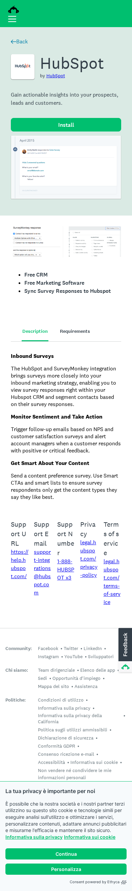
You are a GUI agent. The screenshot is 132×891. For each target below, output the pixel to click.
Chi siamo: (16, 670)
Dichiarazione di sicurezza (65, 738)
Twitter (71, 648)
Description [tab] (35, 331)
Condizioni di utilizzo (61, 700)
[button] (124, 650)
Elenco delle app (97, 670)
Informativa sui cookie (89, 837)
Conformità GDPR (56, 746)
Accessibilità (51, 762)
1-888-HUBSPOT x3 (65, 569)
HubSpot (55, 76)
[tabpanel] (66, 426)
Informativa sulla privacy (34, 837)
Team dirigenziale (56, 670)
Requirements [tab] (75, 331)
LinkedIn (93, 648)
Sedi (42, 678)
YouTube (73, 656)
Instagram (48, 656)
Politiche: (15, 700)
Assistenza (85, 686)
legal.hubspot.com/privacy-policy (88, 559)
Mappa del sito (53, 686)
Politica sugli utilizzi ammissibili (72, 730)
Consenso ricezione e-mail (66, 754)
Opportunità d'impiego (76, 678)
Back (22, 41)
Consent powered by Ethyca (94, 881)
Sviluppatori (101, 656)
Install (66, 124)
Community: (18, 648)
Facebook (48, 648)
